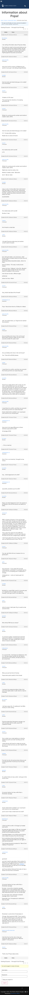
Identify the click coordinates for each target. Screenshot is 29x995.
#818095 (26, 509)
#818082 (26, 310)
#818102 (26, 644)
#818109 (26, 767)
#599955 (26, 34)
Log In (4, 982)
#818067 (26, 56)
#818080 (26, 282)
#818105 (26, 696)
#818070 (26, 87)
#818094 (26, 492)
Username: (4, 970)
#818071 (26, 105)
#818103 (26, 662)
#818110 (26, 782)
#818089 (26, 417)
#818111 (26, 797)
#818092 (26, 464)
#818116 (26, 927)
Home (2, 20)
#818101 (26, 626)
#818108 (26, 750)
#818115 (26, 903)
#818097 (26, 558)
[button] (1, 1)
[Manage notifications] (25, 992)
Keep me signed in (8, 979)
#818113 (26, 848)
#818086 (26, 374)
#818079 (26, 246)
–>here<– (22, 864)
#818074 (26, 156)
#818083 (26, 326)
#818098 (26, 580)
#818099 (26, 597)
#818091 (26, 449)
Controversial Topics (12, 20)
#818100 (26, 612)
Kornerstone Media (15, 993)
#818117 (26, 943)
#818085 (26, 359)
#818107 (26, 728)
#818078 (26, 231)
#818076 (26, 200)
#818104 (26, 679)
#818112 (26, 815)
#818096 (26, 543)
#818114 (26, 874)
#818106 (26, 711)
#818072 (26, 120)
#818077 (26, 217)
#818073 (26, 139)
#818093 (26, 478)
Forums (5, 20)
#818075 (26, 179)
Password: (4, 974)
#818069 (26, 72)
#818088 (26, 398)
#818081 (26, 296)
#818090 (26, 435)
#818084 (26, 342)
